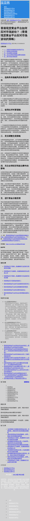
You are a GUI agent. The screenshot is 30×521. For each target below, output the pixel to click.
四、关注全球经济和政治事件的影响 (14, 55)
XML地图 (15, 474)
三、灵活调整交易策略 (10, 53)
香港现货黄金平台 (9, 15)
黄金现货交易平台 (9, 17)
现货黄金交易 (11, 388)
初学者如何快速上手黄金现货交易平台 (15, 378)
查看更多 (26, 382)
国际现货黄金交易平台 (10, 13)
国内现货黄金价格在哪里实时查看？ (18, 444)
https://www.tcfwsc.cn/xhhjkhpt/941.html (15, 244)
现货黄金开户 (11, 395)
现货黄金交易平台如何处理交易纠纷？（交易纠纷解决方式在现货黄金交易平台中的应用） (16, 359)
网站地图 (21, 474)
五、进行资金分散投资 (10, 56)
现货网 (5, 2)
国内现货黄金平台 (9, 10)
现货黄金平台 (11, 390)
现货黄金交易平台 (9, 12)
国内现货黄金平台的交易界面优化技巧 (15, 373)
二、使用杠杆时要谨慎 (10, 51)
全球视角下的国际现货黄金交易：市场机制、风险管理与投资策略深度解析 (18, 430)
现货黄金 (10, 387)
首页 (5, 7)
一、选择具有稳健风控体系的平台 (14, 49)
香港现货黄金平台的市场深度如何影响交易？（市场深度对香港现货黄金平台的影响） (16, 350)
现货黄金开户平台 (9, 8)
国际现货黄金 (11, 399)
